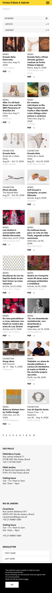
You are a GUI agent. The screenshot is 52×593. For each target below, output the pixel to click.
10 (34, 435)
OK (12, 584)
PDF (5, 71)
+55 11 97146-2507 (12, 462)
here (26, 579)
